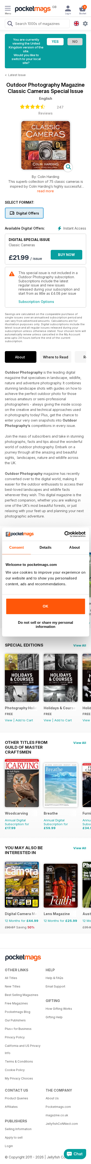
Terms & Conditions (19, 1061)
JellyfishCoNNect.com (62, 1123)
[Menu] (8, 9)
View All (79, 645)
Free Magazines (16, 1003)
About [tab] (74, 547)
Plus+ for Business (18, 1029)
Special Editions (24, 645)
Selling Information (18, 1129)
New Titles (12, 986)
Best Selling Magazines (21, 995)
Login (9, 1146)
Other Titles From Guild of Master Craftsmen (26, 742)
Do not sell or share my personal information (45, 624)
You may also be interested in (24, 847)
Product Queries (16, 1098)
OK (45, 606)
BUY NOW (66, 255)
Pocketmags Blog (17, 1012)
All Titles (11, 978)
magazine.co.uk (57, 1115)
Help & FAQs (54, 978)
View (8, 720)
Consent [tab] (16, 547)
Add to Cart (24, 720)
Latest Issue (17, 75)
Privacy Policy (15, 1037)
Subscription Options (36, 302)
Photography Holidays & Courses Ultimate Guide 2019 (21, 708)
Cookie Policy (15, 1070)
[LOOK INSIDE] (45, 168)
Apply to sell (14, 1137)
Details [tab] (45, 547)
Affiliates (11, 1107)
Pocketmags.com (58, 1107)
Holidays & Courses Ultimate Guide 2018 (60, 708)
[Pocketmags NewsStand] (32, 10)
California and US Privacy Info (23, 1049)
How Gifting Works (59, 1008)
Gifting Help (54, 1017)
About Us (52, 1098)
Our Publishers (15, 1020)
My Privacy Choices (19, 1078)
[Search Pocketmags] (10, 24)
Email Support (55, 986)
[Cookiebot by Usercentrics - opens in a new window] (64, 534)
